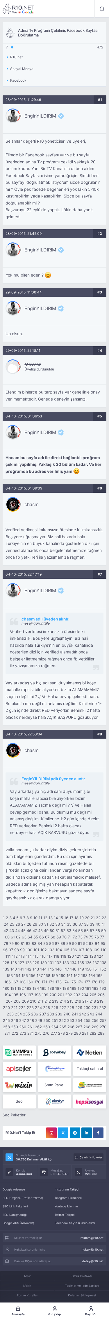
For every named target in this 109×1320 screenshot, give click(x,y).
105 (66, 949)
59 (103, 930)
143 (36, 969)
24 (6, 924)
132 (58, 962)
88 (62, 943)
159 (54, 975)
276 (46, 1033)
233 (10, 1014)
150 (88, 969)
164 (92, 975)
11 (40, 917)
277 (54, 1033)
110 (103, 949)
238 (50, 1014)
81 (23, 943)
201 (61, 994)
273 (22, 1033)
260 (22, 1026)
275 (38, 1033)
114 (29, 956)
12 (45, 917)
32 (51, 924)
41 (103, 924)
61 (13, 937)
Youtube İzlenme (66, 1206)
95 (103, 943)
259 (14, 1026)
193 (103, 988)
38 (86, 924)
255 (86, 1020)
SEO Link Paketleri (15, 1206)
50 (52, 930)
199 (45, 994)
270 (103, 1026)
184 (36, 988)
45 (23, 930)
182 (20, 988)
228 (70, 1007)
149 (81, 969)
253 (70, 1020)
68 (53, 937)
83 (34, 943)
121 (78, 956)
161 (69, 975)
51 (58, 930)
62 (18, 937)
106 (74, 949)
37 (80, 924)
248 (30, 1020)
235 (26, 1014)
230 (86, 1007)
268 (86, 1026)
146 (58, 969)
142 (28, 969)
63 (24, 937)
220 (6, 1007)
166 (7, 982)
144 (43, 969)
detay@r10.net (92, 1261)
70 (64, 937)
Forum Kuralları (27, 1295)
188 (65, 988)
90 (74, 943)
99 (22, 949)
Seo (19, 1101)
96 (5, 949)
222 (22, 1007)
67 (47, 937)
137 (96, 962)
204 (84, 994)
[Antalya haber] (89, 1085)
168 (22, 982)
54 (74, 930)
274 (30, 1033)
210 (33, 1001)
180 (6, 988)
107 (81, 949)
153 (9, 975)
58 (97, 930)
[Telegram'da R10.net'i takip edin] (75, 1132)
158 (47, 975)
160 (62, 975)
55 (80, 930)
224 (38, 1007)
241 (75, 1014)
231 (95, 1007)
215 (70, 1001)
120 (70, 956)
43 (11, 930)
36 (75, 924)
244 (98, 1014)
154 (17, 975)
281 (85, 1033)
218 (93, 1001)
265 (62, 1026)
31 (46, 924)
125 (6, 962)
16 (66, 917)
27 (23, 924)
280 (77, 1033)
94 (97, 943)
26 (17, 924)
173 (59, 982)
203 (76, 994)
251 (54, 1020)
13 (51, 917)
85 (45, 943)
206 (101, 994)
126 (13, 962)
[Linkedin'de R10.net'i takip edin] (86, 1132)
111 (8, 956)
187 (58, 988)
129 (36, 962)
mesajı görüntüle (36, 623)
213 (55, 1001)
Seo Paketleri (14, 1115)
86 (51, 943)
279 (69, 1033)
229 (78, 1007)
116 (43, 956)
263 (46, 1026)
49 (46, 930)
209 (25, 1001)
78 (6, 943)
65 (35, 937)
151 (96, 969)
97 (11, 949)
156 (32, 975)
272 (15, 1033)
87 (57, 943)
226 (54, 1007)
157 (40, 975)
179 (102, 982)
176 (80, 982)
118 (56, 956)
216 (78, 1001)
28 (29, 924)
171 (44, 982)
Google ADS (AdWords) (18, 1223)
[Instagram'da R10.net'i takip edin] (51, 1132)
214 (63, 1001)
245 (6, 1020)
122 (85, 956)
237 (42, 1014)
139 (6, 969)
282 (93, 1033)
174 (66, 982)
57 (92, 930)
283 (101, 1033)
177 (87, 982)
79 (11, 943)
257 (103, 1020)
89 (68, 943)
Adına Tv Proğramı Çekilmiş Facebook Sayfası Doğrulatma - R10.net (19, 9)
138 (103, 962)
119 (63, 956)
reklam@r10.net (92, 1237)
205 (93, 994)
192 (95, 988)
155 (25, 975)
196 (22, 994)
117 (49, 956)
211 (40, 1001)
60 (7, 937)
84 (39, 943)
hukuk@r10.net (92, 1249)
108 (88, 949)
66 (41, 937)
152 (103, 969)
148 (73, 969)
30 (40, 924)
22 (98, 917)
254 (78, 1020)
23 (104, 917)
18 (76, 917)
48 (40, 930)
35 (69, 924)
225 (46, 1007)
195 (15, 994)
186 (51, 988)
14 (56, 917)
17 (71, 917)
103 (51, 949)
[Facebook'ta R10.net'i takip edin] (98, 1132)
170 (37, 982)
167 (15, 982)
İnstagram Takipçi (67, 1189)
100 (29, 949)
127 (21, 962)
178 (94, 982)
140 (13, 969)
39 (92, 924)
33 (57, 924)
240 (66, 1014)
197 (30, 994)
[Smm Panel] (54, 1052)
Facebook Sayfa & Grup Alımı (75, 1223)
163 (84, 975)
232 (102, 1007)
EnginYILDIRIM (40, 116)
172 (51, 982)
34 (63, 924)
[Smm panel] (19, 1052)
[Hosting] (89, 1052)
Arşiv (27, 1276)
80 (17, 943)
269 (95, 1026)
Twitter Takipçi (64, 1214)
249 (38, 1020)
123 (93, 956)
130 (43, 962)
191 (88, 988)
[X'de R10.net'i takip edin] (63, 1132)
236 (34, 1014)
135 (81, 962)
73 (80, 937)
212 (47, 1001)
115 (36, 956)
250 (46, 1020)
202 (68, 994)
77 (102, 937)
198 (37, 994)
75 (91, 937)
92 (85, 943)
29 (35, 924)
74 (86, 937)
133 (65, 962)
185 (43, 988)
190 (81, 988)
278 (61, 1033)
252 (62, 1020)
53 (69, 930)
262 (38, 1026)
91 (80, 943)
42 (5, 930)
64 (30, 937)
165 (99, 975)
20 (87, 917)
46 (29, 930)
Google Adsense (14, 1189)
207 (9, 1001)
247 (22, 1020)
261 (30, 1026)
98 (16, 949)
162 (77, 975)
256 (95, 1020)
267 (79, 1026)
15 (61, 917)
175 (73, 982)
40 (98, 924)
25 (12, 924)
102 (43, 949)
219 (100, 1001)
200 (52, 994)
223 (30, 1007)
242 (82, 1014)
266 (70, 1026)
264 (54, 1026)
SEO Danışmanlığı (14, 1214)
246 (14, 1020)
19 (82, 917)
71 (70, 937)
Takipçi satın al (90, 1068)
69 (58, 937)
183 (28, 988)
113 (22, 956)
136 (88, 962)
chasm (31, 504)
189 (73, 988)
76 (96, 937)
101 (36, 949)
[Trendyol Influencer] (19, 1085)
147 (66, 969)
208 (17, 1001)
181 (13, 988)
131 (51, 962)
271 (7, 1033)
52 (63, 930)
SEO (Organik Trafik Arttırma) (23, 1198)
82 (28, 943)
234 (18, 1014)
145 (51, 969)
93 (91, 943)
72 (75, 937)
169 (30, 982)
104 (59, 949)
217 (85, 1001)
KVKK (27, 1285)
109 (96, 949)
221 (14, 1007)
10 (35, 917)
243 (90, 1014)
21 (93, 917)
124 (100, 956)
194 (7, 994)
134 (73, 962)
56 (86, 930)
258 (6, 1026)
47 (35, 930)
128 (28, 962)
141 (21, 969)
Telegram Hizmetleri (68, 1198)
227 (62, 1007)
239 (58, 1014)
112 (15, 956)
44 (17, 930)
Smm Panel (54, 1085)
